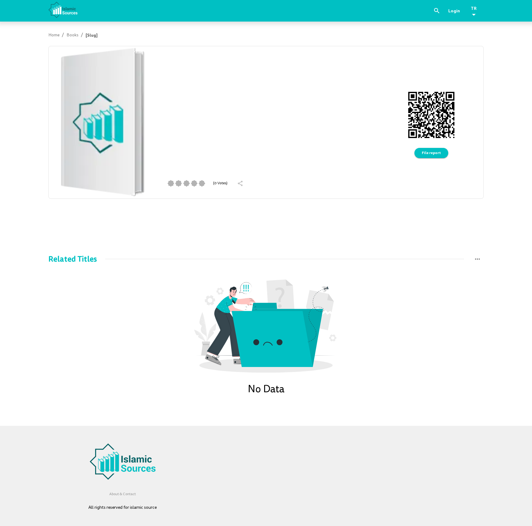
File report (431, 153)
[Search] (436, 10)
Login (454, 11)
